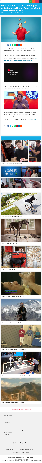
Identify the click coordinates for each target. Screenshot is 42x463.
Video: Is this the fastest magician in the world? (12, 163)
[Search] (37, 1)
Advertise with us (8, 432)
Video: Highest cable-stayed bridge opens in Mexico (13, 402)
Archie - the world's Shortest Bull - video (10, 269)
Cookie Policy (6, 417)
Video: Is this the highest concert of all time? (11, 322)
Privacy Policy (7, 420)
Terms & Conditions (8, 415)
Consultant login (7, 422)
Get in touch (6, 427)
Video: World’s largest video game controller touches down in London (16, 375)
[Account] (33, 1)
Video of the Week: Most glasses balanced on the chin (13, 296)
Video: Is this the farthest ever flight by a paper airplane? (14, 349)
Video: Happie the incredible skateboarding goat (12, 216)
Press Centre (6, 434)
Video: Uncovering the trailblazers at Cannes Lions (12, 190)
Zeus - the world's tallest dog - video (9, 243)
